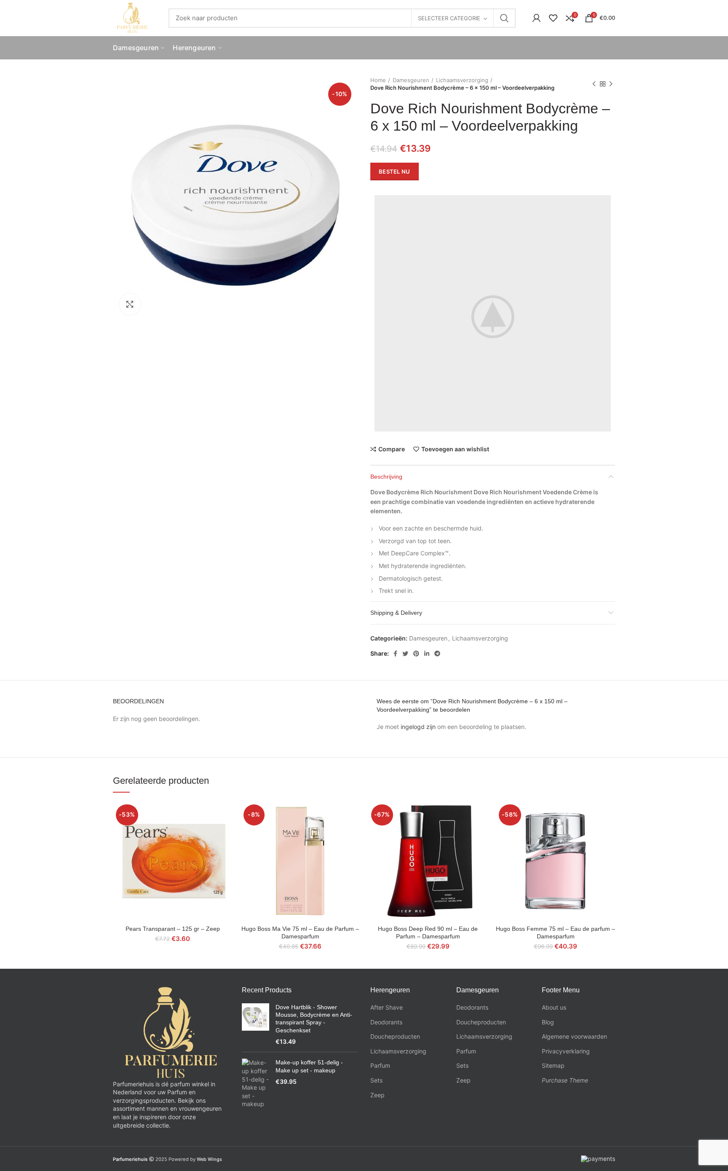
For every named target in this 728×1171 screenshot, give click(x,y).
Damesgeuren (411, 80)
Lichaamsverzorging (462, 80)
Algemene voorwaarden (574, 1036)
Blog (548, 1022)
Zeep (377, 1095)
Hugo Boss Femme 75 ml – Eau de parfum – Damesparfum (555, 932)
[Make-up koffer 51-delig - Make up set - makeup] (255, 1083)
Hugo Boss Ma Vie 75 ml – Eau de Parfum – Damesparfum (300, 932)
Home (378, 80)
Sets (376, 1080)
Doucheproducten (395, 1036)
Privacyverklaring (566, 1051)
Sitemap (553, 1065)
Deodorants (386, 1022)
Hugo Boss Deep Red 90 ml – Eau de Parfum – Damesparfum (428, 932)
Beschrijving (386, 476)
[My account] (536, 18)
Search (504, 18)
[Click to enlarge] (129, 304)
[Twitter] (405, 653)
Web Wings (209, 1159)
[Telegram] (437, 653)
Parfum (380, 1065)
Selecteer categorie (449, 18)
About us (554, 1007)
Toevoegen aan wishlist (455, 449)
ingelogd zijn (418, 726)
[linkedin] (427, 653)
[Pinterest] (416, 653)
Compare (391, 449)
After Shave (386, 1007)
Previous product (594, 84)
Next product (611, 84)
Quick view (225, 834)
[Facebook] (395, 653)
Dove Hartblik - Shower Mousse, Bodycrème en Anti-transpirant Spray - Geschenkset (314, 1019)
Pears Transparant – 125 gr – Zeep (173, 928)
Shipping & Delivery (396, 612)
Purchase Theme (565, 1080)
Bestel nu (394, 171)
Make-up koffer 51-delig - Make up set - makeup (309, 1066)
